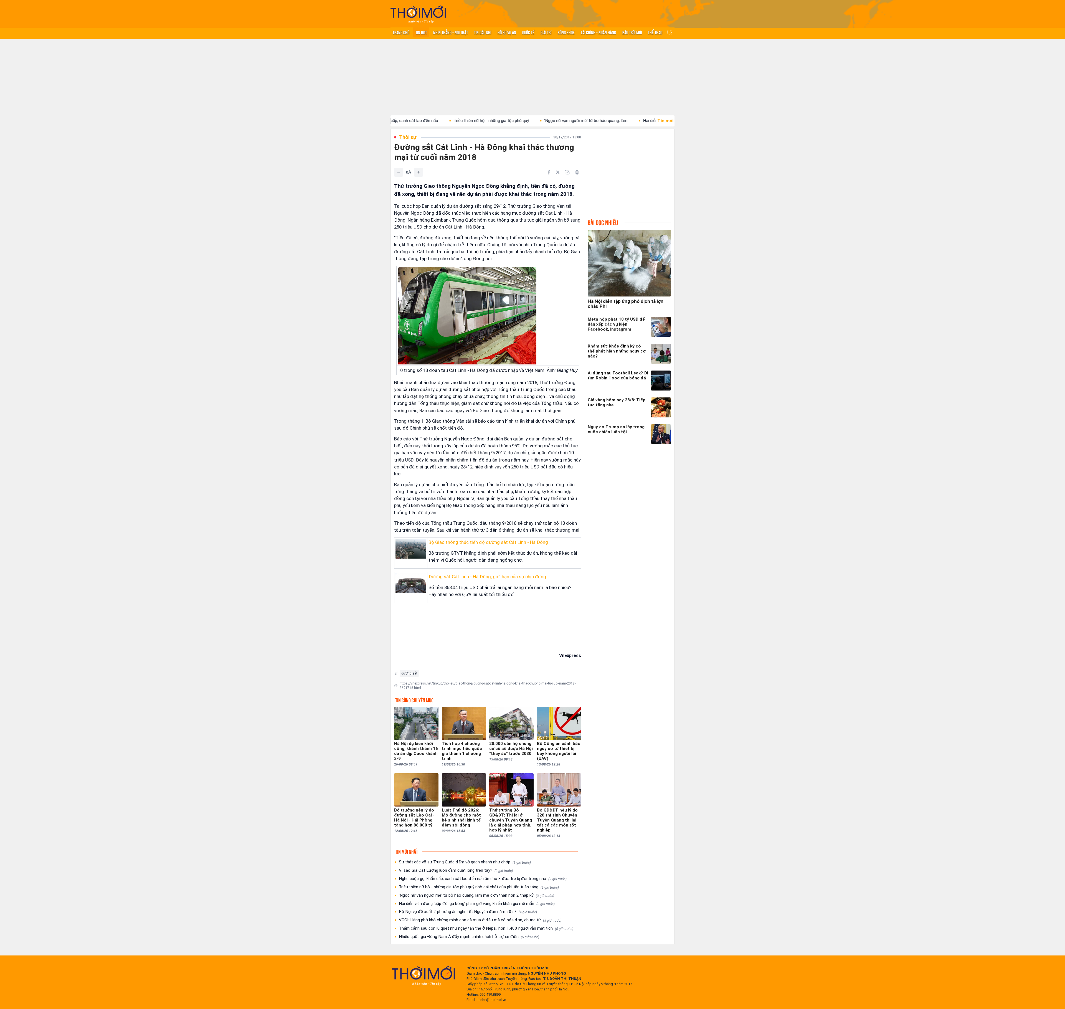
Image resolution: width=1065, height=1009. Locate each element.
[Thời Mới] (423, 975)
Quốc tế (528, 32)
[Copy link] (567, 172)
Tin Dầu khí (482, 32)
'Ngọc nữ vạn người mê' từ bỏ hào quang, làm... (533, 120)
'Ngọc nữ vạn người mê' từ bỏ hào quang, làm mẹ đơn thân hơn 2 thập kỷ (476, 895)
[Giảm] (398, 172)
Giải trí (546, 32)
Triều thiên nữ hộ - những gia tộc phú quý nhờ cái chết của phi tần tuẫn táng (479, 886)
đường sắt (409, 673)
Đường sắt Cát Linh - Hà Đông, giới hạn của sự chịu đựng (487, 576)
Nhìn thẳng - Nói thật (450, 32)
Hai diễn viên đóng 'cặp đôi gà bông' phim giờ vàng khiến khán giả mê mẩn (477, 903)
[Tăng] (418, 172)
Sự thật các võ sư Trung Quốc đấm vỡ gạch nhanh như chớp (465, 862)
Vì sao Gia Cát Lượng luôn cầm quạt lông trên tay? (456, 870)
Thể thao (655, 32)
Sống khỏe (566, 32)
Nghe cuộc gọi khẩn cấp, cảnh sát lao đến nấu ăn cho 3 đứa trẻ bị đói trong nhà (483, 878)
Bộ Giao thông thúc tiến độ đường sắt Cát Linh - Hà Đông (488, 542)
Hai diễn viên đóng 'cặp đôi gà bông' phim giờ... (631, 120)
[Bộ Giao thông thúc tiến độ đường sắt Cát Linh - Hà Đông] (410, 549)
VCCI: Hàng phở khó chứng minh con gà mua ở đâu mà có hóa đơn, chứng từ (480, 919)
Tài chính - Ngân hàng (598, 32)
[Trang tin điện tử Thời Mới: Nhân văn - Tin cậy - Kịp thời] (418, 14)
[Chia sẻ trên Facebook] (549, 172)
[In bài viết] (577, 172)
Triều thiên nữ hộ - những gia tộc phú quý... (438, 120)
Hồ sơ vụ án (507, 32)
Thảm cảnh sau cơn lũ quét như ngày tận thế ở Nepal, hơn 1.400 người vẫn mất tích (486, 928)
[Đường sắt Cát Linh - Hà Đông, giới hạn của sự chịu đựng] (410, 583)
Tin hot (421, 32)
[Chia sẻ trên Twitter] (557, 172)
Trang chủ (401, 32)
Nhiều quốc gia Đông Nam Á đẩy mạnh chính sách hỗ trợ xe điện (469, 936)
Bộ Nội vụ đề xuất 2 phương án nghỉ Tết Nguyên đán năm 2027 (468, 911)
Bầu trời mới (632, 32)
